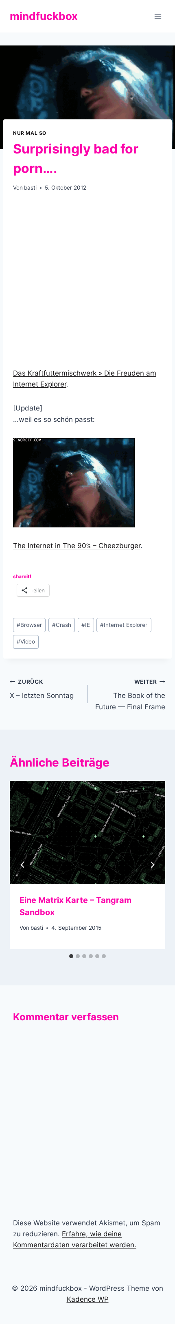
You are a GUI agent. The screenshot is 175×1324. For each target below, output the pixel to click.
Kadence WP (88, 1299)
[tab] (71, 956)
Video (26, 641)
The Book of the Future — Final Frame (130, 694)
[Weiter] (152, 865)
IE (85, 625)
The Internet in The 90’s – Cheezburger (76, 546)
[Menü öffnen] (157, 16)
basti (30, 187)
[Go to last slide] (22, 865)
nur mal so (29, 133)
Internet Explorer (123, 625)
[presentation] (87, 832)
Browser (29, 625)
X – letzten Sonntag (42, 689)
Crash (61, 625)
